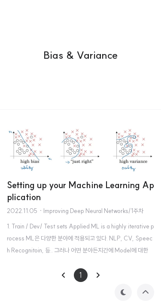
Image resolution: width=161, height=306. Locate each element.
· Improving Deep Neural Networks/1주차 (91, 211)
